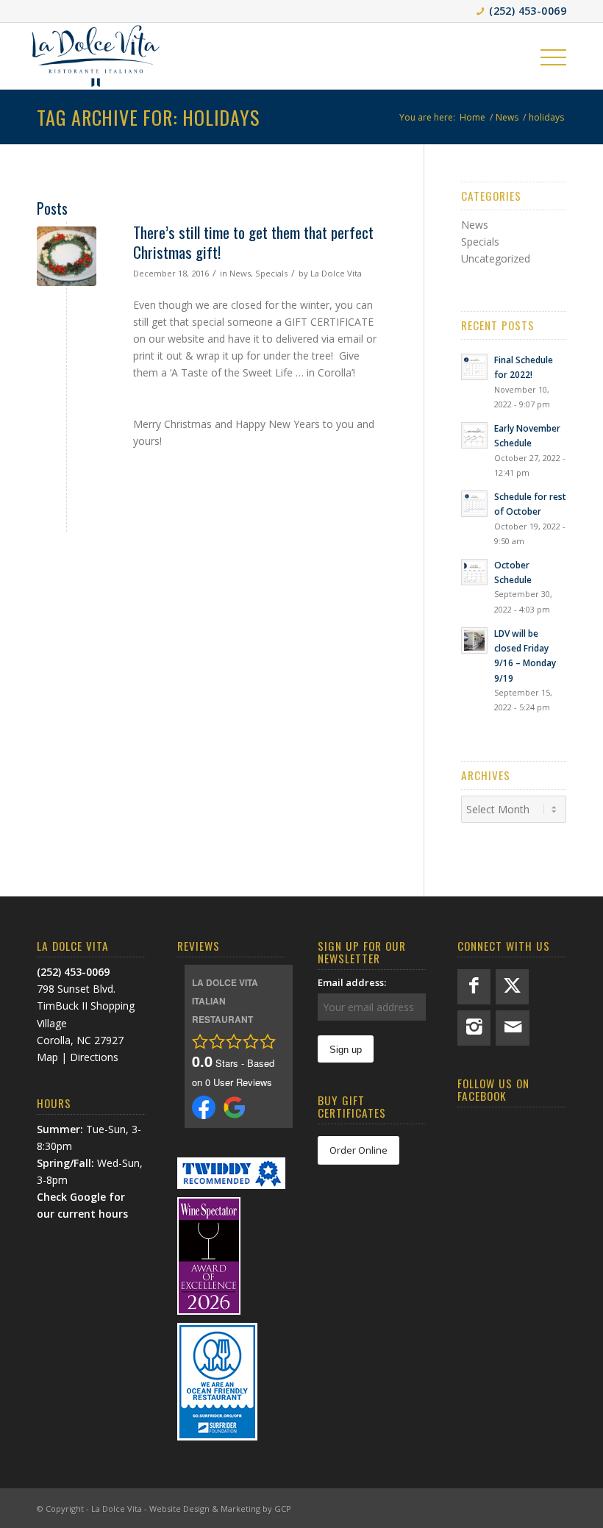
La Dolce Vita (336, 273)
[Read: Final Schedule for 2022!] (474, 367)
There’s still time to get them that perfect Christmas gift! (253, 242)
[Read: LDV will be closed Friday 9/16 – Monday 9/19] (474, 640)
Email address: (352, 982)
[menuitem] (553, 56)
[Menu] (553, 56)
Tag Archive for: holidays (148, 117)
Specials (271, 273)
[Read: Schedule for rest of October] (474, 503)
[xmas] (66, 256)
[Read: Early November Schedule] (474, 435)
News (240, 273)
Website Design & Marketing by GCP (220, 1508)
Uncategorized (495, 258)
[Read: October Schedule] (474, 572)
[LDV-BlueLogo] (95, 56)
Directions (94, 1057)
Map (47, 1057)
